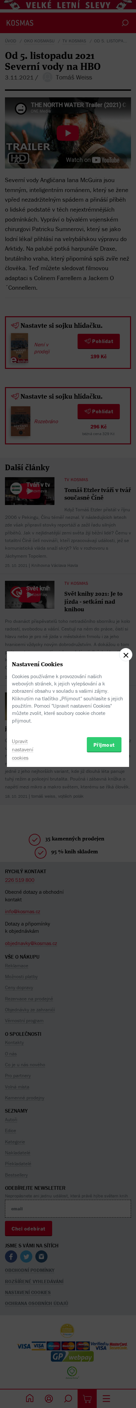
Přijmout (104, 744)
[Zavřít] (125, 654)
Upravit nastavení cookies (22, 749)
